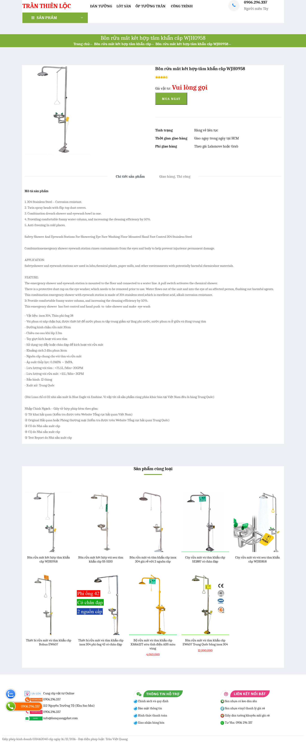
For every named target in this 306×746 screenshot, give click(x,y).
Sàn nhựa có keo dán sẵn (240, 701)
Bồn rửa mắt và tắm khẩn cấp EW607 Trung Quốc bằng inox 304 (205, 642)
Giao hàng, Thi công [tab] (174, 177)
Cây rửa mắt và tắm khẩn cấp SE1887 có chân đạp (205, 559)
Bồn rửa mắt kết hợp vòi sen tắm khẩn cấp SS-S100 (100, 559)
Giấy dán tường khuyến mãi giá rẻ (247, 715)
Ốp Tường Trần (151, 6)
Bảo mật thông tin (149, 708)
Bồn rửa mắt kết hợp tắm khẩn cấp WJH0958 (191, 44)
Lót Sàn (123, 6)
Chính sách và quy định (152, 701)
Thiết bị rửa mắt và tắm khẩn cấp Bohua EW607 (48, 642)
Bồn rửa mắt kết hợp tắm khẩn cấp (122, 44)
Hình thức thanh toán (152, 715)
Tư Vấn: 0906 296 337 (238, 723)
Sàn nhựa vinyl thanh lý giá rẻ (244, 708)
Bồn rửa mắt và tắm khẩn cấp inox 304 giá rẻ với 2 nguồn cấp (152, 559)
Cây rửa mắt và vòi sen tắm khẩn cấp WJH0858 (257, 559)
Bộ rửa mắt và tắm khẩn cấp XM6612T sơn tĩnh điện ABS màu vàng (153, 644)
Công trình (182, 6)
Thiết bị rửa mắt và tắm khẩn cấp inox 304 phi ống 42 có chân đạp (100, 642)
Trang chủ (81, 44)
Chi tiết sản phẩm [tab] (130, 177)
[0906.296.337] (11, 706)
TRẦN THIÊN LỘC (46, 6)
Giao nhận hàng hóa (150, 723)
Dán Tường (101, 6)
